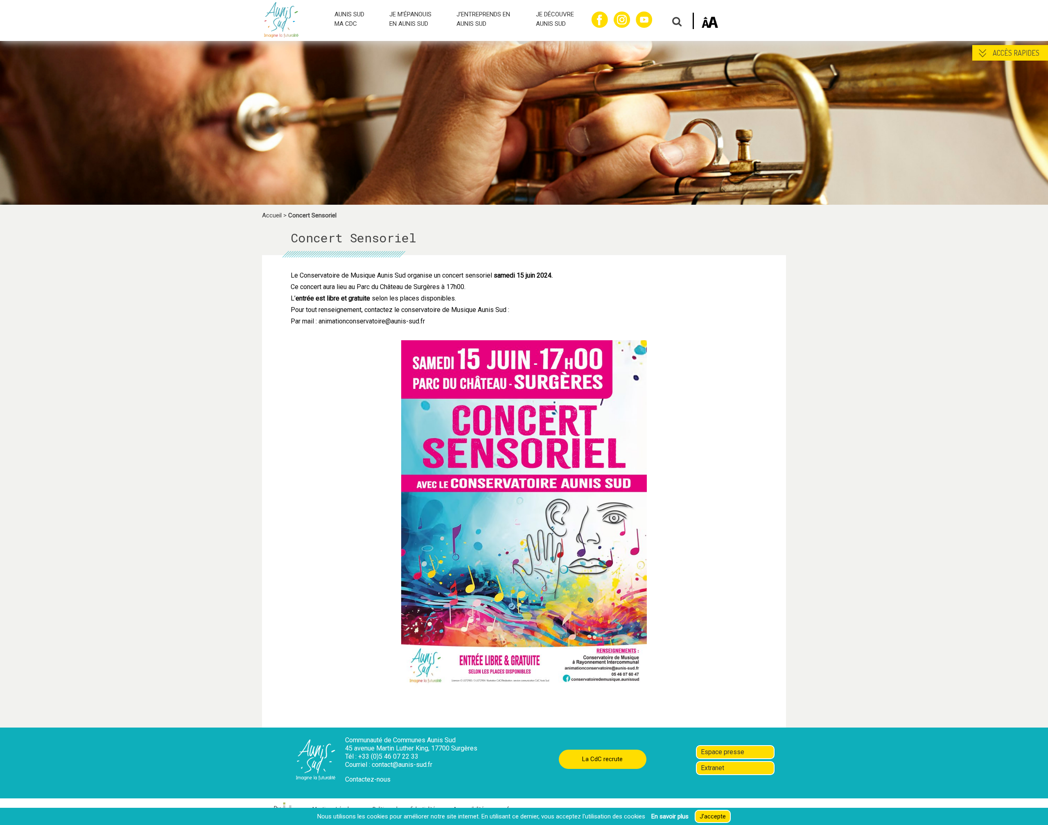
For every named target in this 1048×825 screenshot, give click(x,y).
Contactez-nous (368, 779)
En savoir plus (670, 816)
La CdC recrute (602, 759)
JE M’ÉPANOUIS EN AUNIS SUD (410, 19)
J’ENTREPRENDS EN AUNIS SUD (483, 19)
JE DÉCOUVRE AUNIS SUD (555, 19)
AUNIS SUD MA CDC (349, 19)
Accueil (272, 215)
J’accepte (713, 816)
